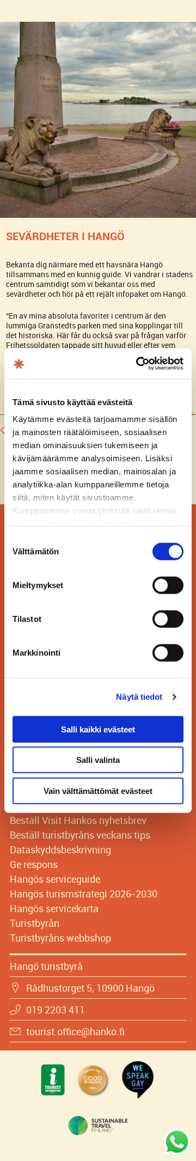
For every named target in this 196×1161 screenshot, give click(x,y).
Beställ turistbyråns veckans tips (80, 834)
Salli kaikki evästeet (98, 729)
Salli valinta (98, 760)
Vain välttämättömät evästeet (98, 790)
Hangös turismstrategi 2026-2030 (83, 893)
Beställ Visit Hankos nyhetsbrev (78, 820)
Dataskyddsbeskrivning (60, 849)
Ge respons (34, 864)
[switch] (167, 585)
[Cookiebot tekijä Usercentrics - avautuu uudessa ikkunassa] (138, 364)
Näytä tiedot (139, 696)
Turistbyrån (34, 923)
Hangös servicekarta (54, 908)
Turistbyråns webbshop (60, 937)
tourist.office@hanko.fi (75, 1031)
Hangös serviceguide (55, 878)
